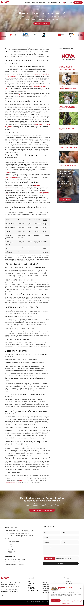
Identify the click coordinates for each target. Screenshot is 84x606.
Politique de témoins (65, 603)
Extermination (34, 2)
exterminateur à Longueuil (12, 482)
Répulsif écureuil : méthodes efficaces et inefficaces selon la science (68, 107)
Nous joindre (54, 2)
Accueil (29, 581)
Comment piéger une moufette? (68, 147)
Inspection (78, 2)
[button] (81, 588)
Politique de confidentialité (31, 587)
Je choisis (76, 600)
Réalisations (27, 2)
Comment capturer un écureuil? (68, 165)
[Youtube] (6, 595)
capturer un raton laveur (11, 177)
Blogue (48, 2)
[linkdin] (9, 595)
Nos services (42, 2)
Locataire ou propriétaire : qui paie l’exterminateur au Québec (68, 87)
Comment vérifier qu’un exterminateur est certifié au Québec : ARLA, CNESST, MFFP (68, 68)
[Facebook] (2, 595)
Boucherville (23, 477)
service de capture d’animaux (23, 95)
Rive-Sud (21, 480)
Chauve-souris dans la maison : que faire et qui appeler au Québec (68, 128)
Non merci (66, 600)
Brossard (21, 478)
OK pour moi (55, 600)
